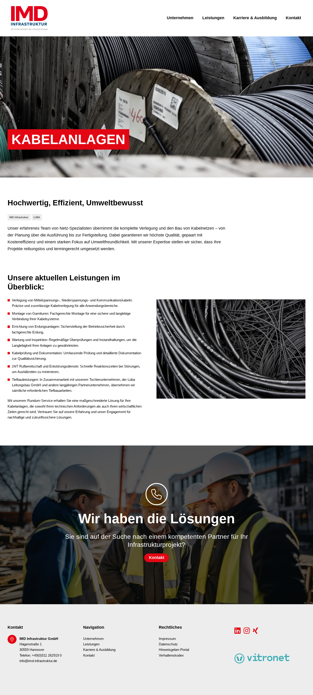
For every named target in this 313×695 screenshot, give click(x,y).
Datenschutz (168, 644)
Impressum (167, 639)
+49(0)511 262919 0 (47, 655)
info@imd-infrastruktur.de (38, 661)
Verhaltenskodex (171, 655)
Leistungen (213, 18)
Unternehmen (180, 18)
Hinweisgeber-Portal (174, 650)
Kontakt (293, 18)
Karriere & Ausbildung (255, 18)
